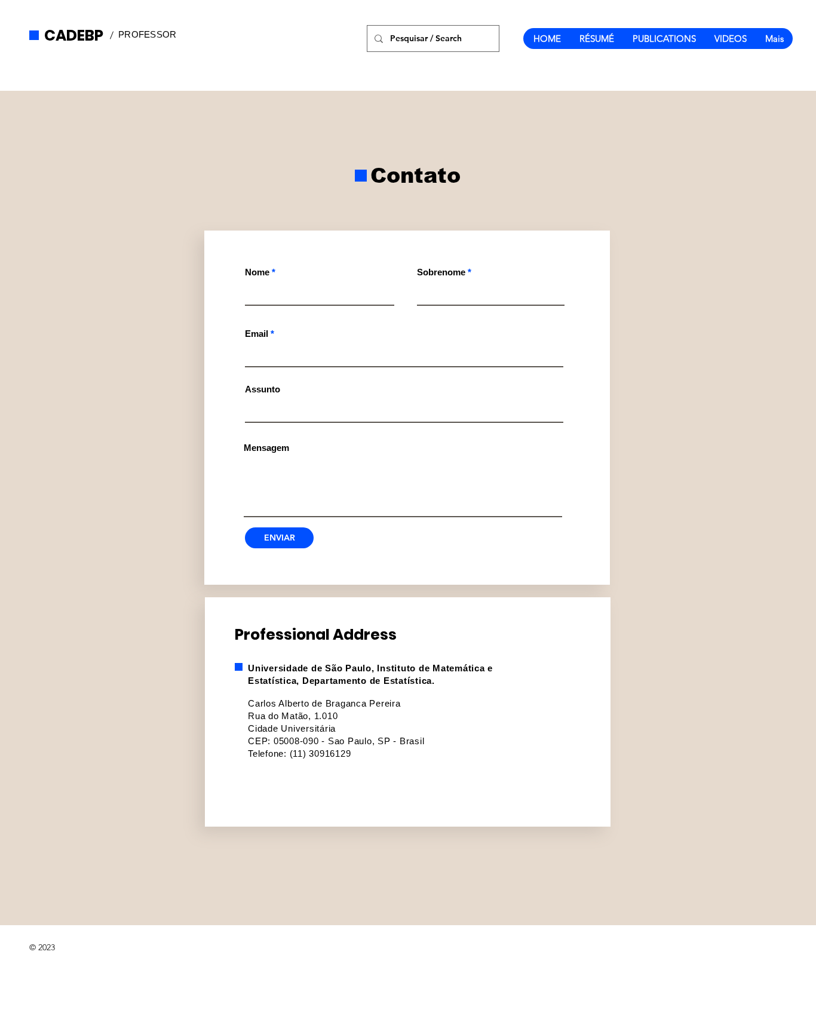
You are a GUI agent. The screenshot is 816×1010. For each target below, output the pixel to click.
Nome (257, 272)
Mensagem (266, 447)
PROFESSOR (147, 34)
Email (256, 333)
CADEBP (73, 35)
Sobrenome (441, 272)
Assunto (262, 389)
